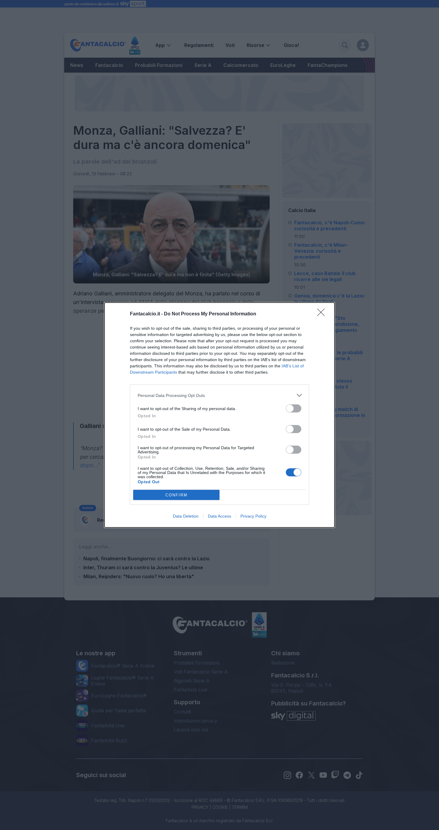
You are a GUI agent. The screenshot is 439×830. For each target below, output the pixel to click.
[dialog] (219, 415)
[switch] (293, 408)
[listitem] (219, 395)
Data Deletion (186, 516)
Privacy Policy (253, 516)
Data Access (219, 516)
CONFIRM (176, 495)
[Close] (323, 314)
